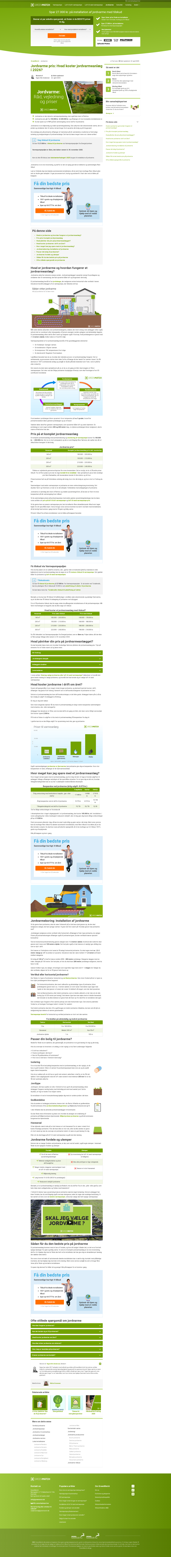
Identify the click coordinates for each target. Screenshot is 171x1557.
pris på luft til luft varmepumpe (54, 500)
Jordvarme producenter (76, 1435)
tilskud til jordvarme (55, 143)
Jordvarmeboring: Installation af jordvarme (52, 249)
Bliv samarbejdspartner (132, 1)
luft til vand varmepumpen (56, 574)
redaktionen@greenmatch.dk (40, 1511)
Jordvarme (109, 5)
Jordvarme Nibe (74, 1425)
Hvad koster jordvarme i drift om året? (50, 244)
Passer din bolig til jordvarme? (47, 252)
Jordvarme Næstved (40, 1453)
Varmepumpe (57, 5)
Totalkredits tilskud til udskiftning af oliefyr (64, 590)
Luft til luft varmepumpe (73, 5)
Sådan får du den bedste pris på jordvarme (52, 257)
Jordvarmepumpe (38, 1429)
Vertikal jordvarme (38, 1426)
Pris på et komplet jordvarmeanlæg (49, 238)
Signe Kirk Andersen (53, 1364)
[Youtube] (133, 1494)
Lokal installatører (38, 1441)
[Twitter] (133, 1490)
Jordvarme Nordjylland (41, 1458)
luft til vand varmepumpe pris (79, 500)
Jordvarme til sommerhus (41, 1432)
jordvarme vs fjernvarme (57, 766)
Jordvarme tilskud (74, 1463)
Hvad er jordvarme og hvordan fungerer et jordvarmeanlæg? (58, 235)
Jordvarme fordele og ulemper (47, 255)
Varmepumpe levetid (38, 1014)
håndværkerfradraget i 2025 (60, 158)
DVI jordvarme (73, 1443)
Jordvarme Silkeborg (40, 1461)
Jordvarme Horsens (40, 1447)
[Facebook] (133, 1486)
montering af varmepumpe (77, 438)
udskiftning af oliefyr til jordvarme (78, 586)
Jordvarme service (38, 1438)
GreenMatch (35, 61)
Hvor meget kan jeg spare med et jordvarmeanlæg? (55, 246)
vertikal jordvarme (70, 978)
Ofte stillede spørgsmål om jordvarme (50, 260)
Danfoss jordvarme (75, 1440)
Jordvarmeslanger (38, 1435)
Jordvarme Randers (40, 1444)
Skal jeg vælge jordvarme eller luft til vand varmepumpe (61, 675)
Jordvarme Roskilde (40, 1450)
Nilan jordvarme (74, 1449)
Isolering (128, 5)
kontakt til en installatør (68, 473)
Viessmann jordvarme (76, 1460)
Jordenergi (71, 1432)
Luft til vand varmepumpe (94, 5)
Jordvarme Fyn (38, 1455)
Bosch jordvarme (74, 1438)
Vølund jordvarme (74, 1454)
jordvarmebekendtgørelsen (57, 1106)
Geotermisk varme (74, 1428)
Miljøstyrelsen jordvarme (69, 1116)
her (90, 1548)
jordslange (57, 281)
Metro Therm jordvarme (77, 1446)
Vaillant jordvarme (75, 1451)
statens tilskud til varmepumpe (82, 572)
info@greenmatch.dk (38, 1499)
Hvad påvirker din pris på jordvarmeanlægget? (53, 241)
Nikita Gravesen (55, 1383)
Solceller (119, 5)
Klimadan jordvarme (75, 1457)
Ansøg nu (109, 113)
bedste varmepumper (57, 1197)
